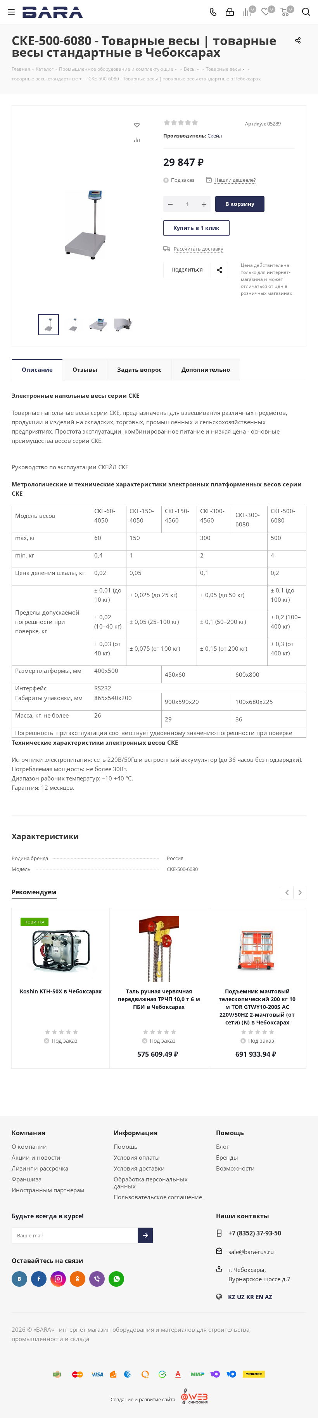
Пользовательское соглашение (158, 1197)
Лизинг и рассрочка (40, 1168)
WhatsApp (116, 1279)
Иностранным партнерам (48, 1190)
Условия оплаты (137, 1157)
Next (300, 893)
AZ (268, 1297)
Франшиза (26, 1179)
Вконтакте (19, 1279)
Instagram (58, 1279)
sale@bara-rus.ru (251, 1252)
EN (259, 1297)
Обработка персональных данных (151, 1182)
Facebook (39, 1279)
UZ (241, 1297)
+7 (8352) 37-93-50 (254, 1233)
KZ (231, 1297)
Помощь (126, 1146)
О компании (29, 1146)
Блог (222, 1146)
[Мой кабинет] (230, 12)
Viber (97, 1279)
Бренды (227, 1157)
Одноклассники (77, 1279)
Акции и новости (36, 1157)
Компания (28, 1133)
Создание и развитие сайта (143, 1399)
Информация (135, 1133)
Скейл (214, 135)
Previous (287, 893)
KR (250, 1297)
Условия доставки (139, 1168)
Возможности (235, 1168)
